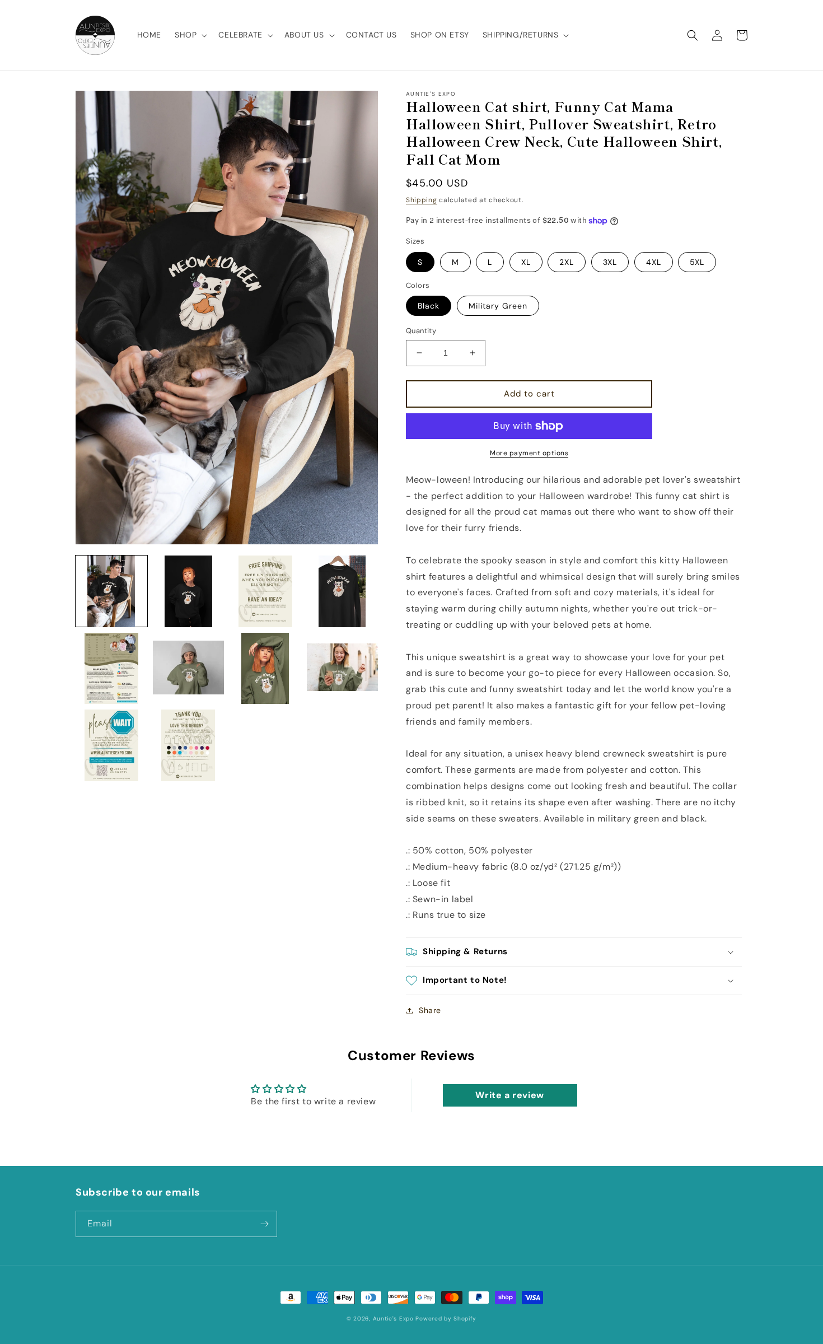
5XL (697, 262)
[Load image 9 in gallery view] (111, 745)
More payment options (529, 453)
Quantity (421, 330)
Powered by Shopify (445, 1318)
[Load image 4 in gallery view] (342, 591)
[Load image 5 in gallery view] (111, 668)
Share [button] (430, 1010)
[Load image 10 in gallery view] (189, 745)
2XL (566, 262)
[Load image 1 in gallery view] (111, 591)
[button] (190, 34)
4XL (653, 262)
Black (428, 306)
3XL (610, 262)
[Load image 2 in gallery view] (189, 591)
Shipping (421, 199)
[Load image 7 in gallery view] (265, 668)
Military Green (498, 306)
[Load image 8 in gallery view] (342, 668)
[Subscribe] (264, 1224)
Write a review (509, 1095)
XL (526, 262)
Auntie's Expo (393, 1318)
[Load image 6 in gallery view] (189, 668)
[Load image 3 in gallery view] (265, 591)
